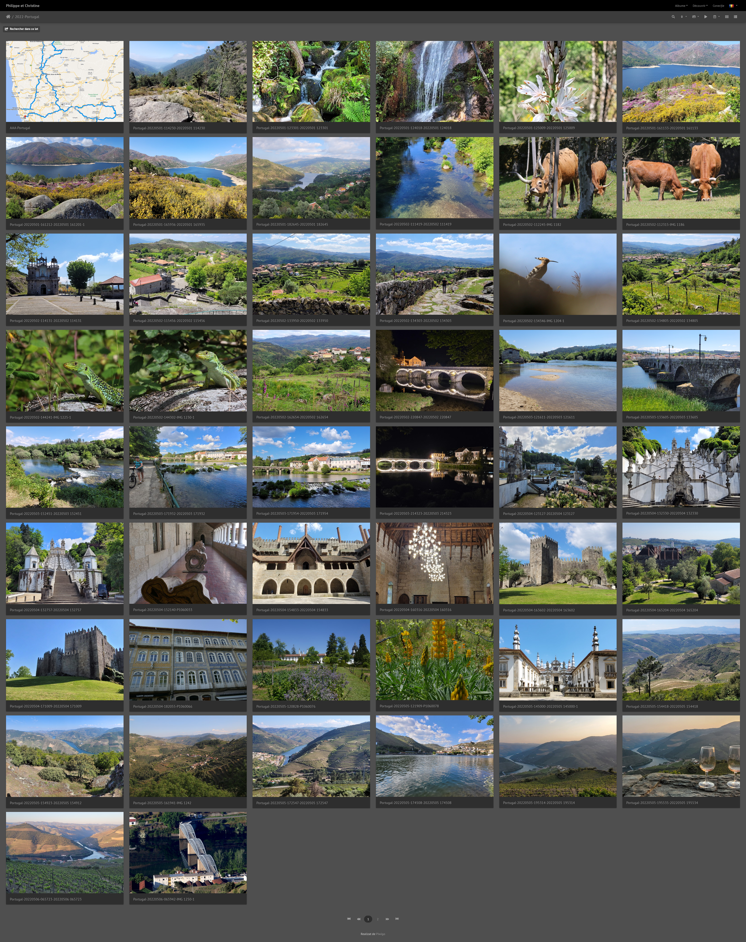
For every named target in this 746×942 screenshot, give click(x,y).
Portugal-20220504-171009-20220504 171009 (46, 706)
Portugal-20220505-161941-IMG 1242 (162, 803)
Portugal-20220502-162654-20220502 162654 (292, 417)
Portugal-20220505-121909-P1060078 (409, 706)
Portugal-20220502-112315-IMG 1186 (655, 224)
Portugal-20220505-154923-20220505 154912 (46, 803)
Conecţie (718, 6)
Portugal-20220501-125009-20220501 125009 (539, 128)
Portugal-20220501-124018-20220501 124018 (415, 128)
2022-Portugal (27, 16)
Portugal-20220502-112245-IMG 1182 (532, 224)
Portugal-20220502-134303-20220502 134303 (415, 321)
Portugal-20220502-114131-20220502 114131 (46, 321)
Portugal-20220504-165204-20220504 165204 (662, 610)
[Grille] (726, 17)
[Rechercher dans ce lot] (673, 17)
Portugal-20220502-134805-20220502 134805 (662, 321)
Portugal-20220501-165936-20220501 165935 (169, 224)
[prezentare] (706, 17)
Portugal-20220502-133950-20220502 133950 (292, 321)
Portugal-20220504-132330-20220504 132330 (662, 513)
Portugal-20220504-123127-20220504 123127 (539, 514)
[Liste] (735, 17)
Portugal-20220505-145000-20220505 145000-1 (540, 706)
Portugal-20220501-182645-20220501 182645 (292, 224)
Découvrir (699, 6)
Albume (680, 6)
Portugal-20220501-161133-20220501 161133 (662, 128)
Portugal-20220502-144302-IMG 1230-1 (163, 417)
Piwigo (380, 934)
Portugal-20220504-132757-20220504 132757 (45, 610)
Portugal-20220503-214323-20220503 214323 (415, 513)
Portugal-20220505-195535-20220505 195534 (662, 803)
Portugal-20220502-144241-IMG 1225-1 (40, 417)
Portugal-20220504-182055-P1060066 (162, 706)
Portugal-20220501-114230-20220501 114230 (169, 128)
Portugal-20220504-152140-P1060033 (162, 610)
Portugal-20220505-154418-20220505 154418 (662, 706)
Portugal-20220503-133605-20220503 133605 (662, 417)
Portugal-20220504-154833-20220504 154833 (292, 610)
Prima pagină (8, 17)
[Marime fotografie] (695, 17)
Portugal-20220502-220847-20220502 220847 (415, 417)
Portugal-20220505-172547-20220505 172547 (292, 803)
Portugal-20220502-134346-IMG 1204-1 (533, 321)
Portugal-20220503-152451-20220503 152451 (46, 514)
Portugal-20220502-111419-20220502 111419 (415, 224)
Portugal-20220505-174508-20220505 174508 (415, 803)
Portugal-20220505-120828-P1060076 (285, 706)
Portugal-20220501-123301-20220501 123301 (292, 128)
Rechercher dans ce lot (23, 29)
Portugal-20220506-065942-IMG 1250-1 (163, 899)
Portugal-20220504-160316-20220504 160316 (415, 610)
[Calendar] (716, 17)
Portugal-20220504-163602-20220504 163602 (539, 610)
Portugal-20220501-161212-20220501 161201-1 (47, 224)
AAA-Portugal (20, 128)
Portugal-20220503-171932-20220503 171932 (169, 514)
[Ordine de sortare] (683, 17)
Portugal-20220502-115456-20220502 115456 (169, 321)
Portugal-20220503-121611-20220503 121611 (539, 417)
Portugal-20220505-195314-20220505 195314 (539, 803)
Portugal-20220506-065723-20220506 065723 (46, 899)
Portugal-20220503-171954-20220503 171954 (292, 513)
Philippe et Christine (22, 5)
